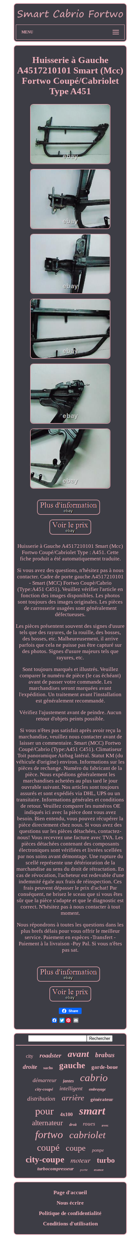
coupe (76, 1148)
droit (73, 1124)
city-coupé (44, 1089)
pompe (98, 1150)
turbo (106, 1160)
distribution (41, 1098)
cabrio (94, 1077)
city (29, 1056)
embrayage (97, 1089)
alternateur (47, 1123)
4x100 (66, 1114)
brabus (104, 1055)
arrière (73, 1097)
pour (44, 1110)
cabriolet (87, 1134)
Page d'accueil (70, 1192)
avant (78, 1054)
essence (98, 1170)
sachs (48, 1067)
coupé (48, 1147)
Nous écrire (70, 1203)
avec (105, 1125)
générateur (101, 1099)
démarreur (45, 1080)
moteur (80, 1160)
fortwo (49, 1134)
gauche (72, 1065)
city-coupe (45, 1159)
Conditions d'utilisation (70, 1224)
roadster (50, 1055)
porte (84, 1170)
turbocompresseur (55, 1168)
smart (92, 1111)
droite (30, 1066)
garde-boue (104, 1067)
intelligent (71, 1088)
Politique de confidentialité (70, 1213)
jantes (68, 1081)
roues (89, 1124)
